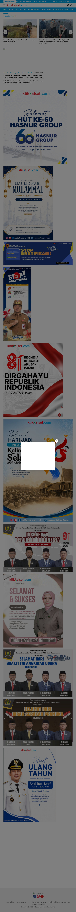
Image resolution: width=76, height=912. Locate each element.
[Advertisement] (38, 456)
